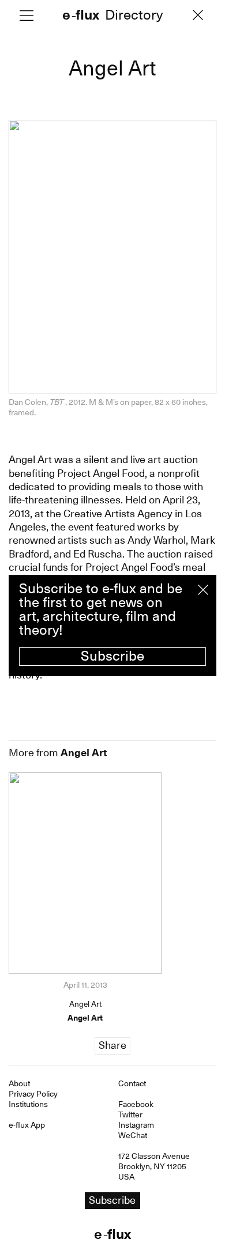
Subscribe (112, 656)
